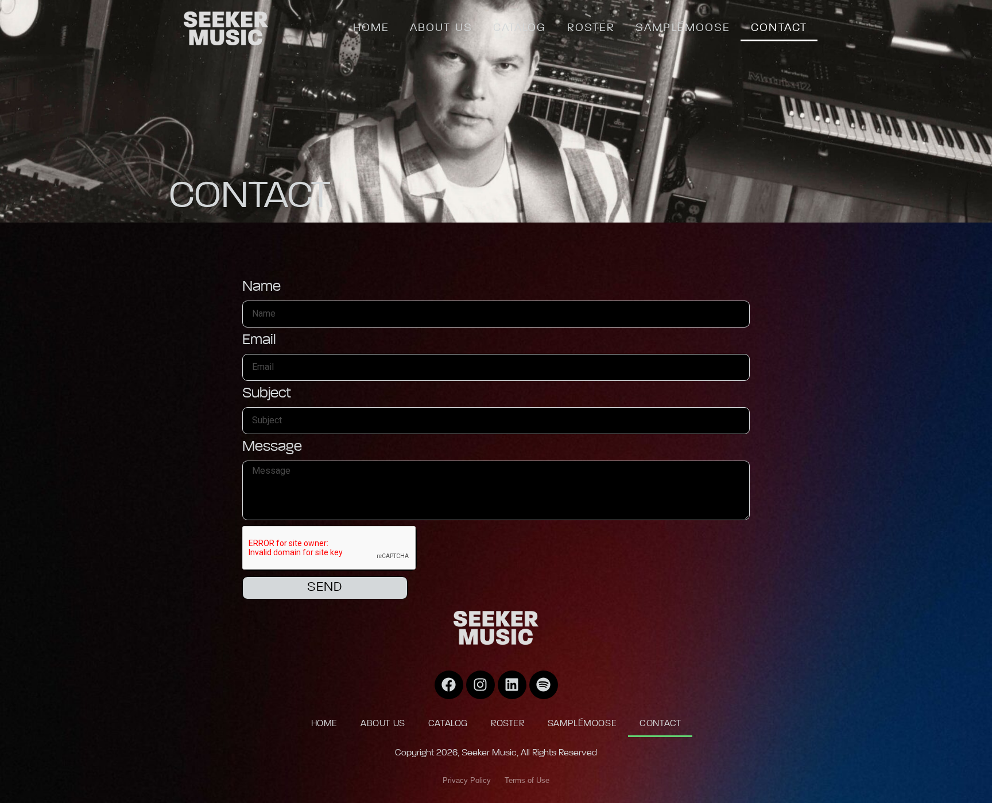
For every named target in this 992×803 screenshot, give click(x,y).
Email (259, 340)
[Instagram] (480, 685)
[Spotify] (543, 685)
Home (371, 28)
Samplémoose (683, 28)
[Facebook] (449, 685)
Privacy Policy (467, 780)
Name (261, 287)
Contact (779, 28)
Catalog (520, 28)
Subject (266, 394)
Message (272, 447)
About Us (441, 28)
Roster (591, 28)
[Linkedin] (512, 685)
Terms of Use (527, 780)
